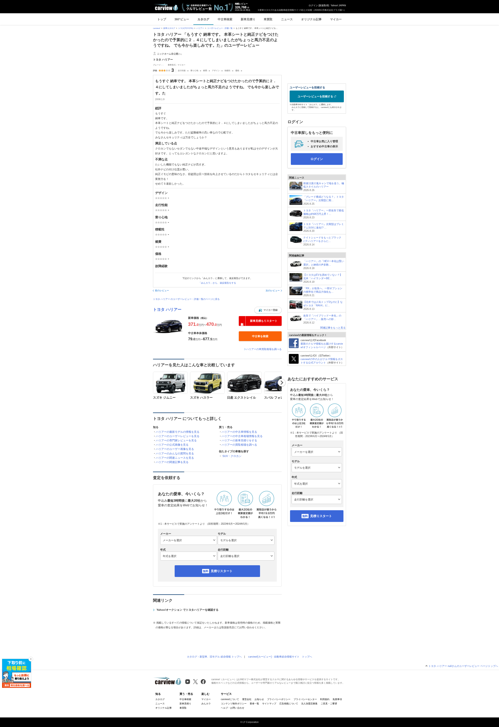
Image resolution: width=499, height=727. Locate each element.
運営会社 (246, 699)
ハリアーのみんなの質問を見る (175, 453)
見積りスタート (222, 571)
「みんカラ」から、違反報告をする (217, 283)
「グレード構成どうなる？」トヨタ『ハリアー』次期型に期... (323, 200)
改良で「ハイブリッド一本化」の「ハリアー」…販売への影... (322, 319)
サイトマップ (269, 703)
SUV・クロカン (232, 456)
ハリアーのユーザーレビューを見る (177, 436)
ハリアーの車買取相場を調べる (264, 349)
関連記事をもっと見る (333, 327)
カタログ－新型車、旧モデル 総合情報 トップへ (214, 656)
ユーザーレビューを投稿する (315, 96)
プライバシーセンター (305, 699)
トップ (161, 19)
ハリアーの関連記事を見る (172, 462)
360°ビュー (181, 19)
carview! (156, 28)
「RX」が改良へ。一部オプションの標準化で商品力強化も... (322, 292)
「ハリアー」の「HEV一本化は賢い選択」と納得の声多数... (323, 265)
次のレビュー (273, 290)
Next (282, 383)
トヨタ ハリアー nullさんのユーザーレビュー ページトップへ (463, 666)
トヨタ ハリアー (167, 309)
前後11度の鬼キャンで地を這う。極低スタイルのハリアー (323, 187)
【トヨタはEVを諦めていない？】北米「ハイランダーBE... (322, 278)
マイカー (336, 19)
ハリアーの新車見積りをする (239, 440)
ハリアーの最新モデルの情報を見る (177, 431)
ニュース (287, 19)
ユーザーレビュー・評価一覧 (220, 28)
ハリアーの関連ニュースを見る (175, 457)
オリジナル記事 (311, 19)
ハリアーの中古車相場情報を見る (242, 436)
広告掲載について (288, 703)
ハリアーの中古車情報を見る (239, 431)
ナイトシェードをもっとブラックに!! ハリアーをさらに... (322, 241)
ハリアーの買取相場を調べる (239, 444)
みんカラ (206, 703)
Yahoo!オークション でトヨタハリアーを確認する (188, 609)
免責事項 (337, 699)
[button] (268, 310)
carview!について (230, 699)
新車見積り (248, 19)
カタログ (203, 19)
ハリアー (200, 28)
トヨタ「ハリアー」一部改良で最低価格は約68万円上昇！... (323, 214)
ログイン (313, 5)
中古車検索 (225, 19)
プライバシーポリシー (278, 699)
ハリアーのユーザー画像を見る (175, 449)
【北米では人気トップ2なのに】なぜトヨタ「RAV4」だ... (323, 305)
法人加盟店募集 (309, 703)
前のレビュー (162, 290)
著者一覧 (254, 703)
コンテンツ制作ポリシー (234, 703)
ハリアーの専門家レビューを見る (176, 440)
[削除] (30, 659)
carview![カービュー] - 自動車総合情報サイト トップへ (280, 656)
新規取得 (323, 5)
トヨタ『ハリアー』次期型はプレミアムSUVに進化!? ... (323, 228)
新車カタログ (169, 28)
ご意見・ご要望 (329, 703)
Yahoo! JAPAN (338, 5)
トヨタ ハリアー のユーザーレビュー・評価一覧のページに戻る (186, 299)
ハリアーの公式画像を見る (172, 444)
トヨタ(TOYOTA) (185, 28)
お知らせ (259, 699)
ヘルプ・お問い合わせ (232, 708)
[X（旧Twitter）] (195, 681)
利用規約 (324, 699)
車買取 (268, 19)
